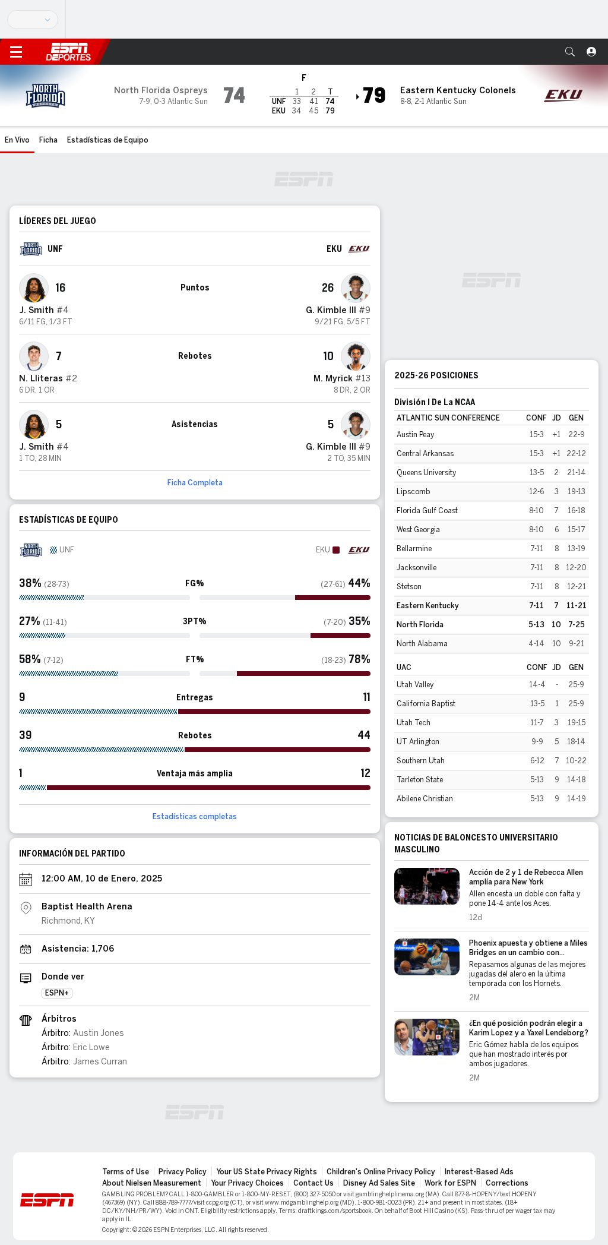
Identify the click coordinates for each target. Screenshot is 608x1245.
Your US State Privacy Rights (266, 1172)
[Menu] (16, 52)
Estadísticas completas (195, 817)
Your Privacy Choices (247, 1183)
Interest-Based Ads (479, 1172)
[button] (570, 51)
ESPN (68, 52)
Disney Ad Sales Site (379, 1183)
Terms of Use (125, 1172)
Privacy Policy (183, 1172)
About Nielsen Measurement (151, 1183)
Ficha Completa (195, 483)
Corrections (507, 1183)
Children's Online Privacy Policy (381, 1172)
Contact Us (313, 1183)
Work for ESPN (450, 1183)
